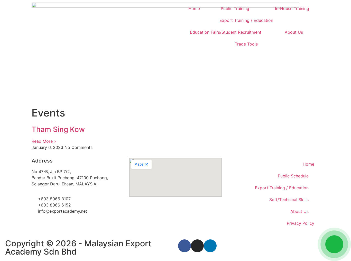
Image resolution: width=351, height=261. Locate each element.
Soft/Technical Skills (289, 199)
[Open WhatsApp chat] (334, 244)
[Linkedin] (210, 245)
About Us (294, 32)
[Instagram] (197, 245)
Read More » (44, 141)
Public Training (235, 8)
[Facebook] (184, 245)
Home (194, 8)
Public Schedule (293, 175)
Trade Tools (246, 44)
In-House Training (292, 8)
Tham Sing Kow (58, 129)
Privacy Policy (300, 223)
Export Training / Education (246, 20)
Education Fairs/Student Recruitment (225, 32)
